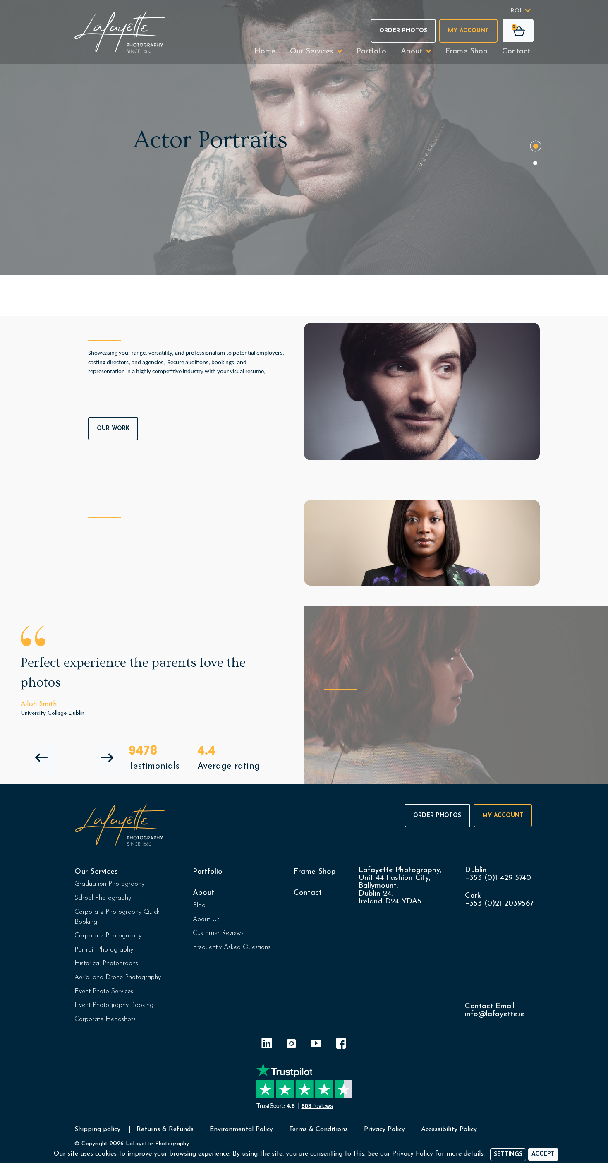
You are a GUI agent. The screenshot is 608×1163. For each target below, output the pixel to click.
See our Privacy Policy (400, 1154)
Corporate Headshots (105, 1019)
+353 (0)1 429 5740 (498, 878)
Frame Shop (466, 51)
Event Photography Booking (113, 1005)
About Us (206, 919)
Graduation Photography (109, 884)
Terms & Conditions (318, 1129)
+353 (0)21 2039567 (499, 904)
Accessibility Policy (449, 1129)
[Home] (119, 32)
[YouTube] (316, 1045)
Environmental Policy (241, 1129)
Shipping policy (97, 1129)
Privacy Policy (384, 1129)
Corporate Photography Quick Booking (117, 917)
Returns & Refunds (165, 1129)
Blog (199, 905)
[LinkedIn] (267, 1045)
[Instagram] (291, 1045)
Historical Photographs (106, 963)
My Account (468, 31)
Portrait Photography (103, 950)
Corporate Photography (107, 935)
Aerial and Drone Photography (117, 977)
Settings (508, 1154)
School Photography (102, 898)
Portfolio (371, 51)
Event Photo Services (103, 991)
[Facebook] (341, 1045)
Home (264, 51)
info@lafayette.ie (494, 1014)
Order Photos (403, 31)
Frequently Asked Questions (231, 947)
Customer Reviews (218, 933)
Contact (516, 51)
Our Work (113, 428)
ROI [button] (516, 11)
